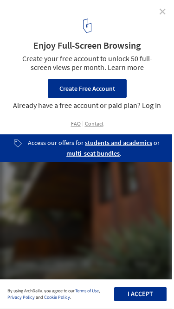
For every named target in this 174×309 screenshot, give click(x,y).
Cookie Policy (57, 297)
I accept (140, 294)
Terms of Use (87, 291)
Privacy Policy (21, 297)
